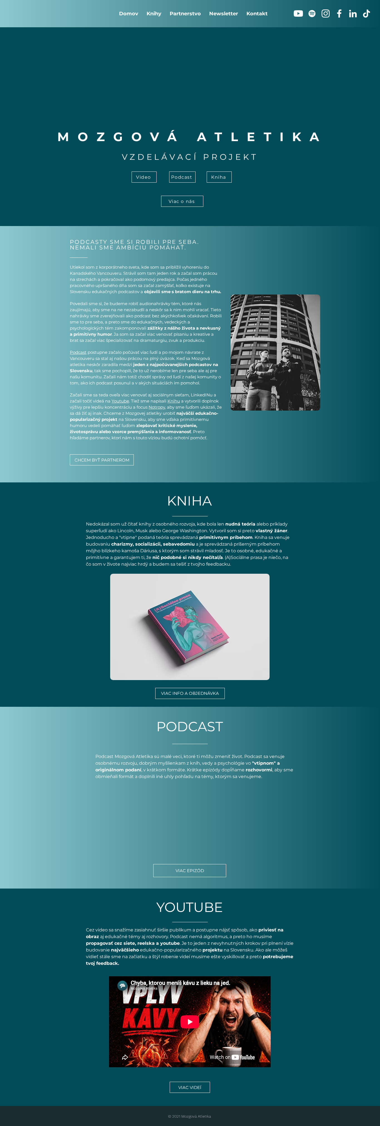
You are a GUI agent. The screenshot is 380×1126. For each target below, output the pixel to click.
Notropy (157, 407)
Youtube (120, 401)
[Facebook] (339, 13)
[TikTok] (366, 13)
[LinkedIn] (352, 13)
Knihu (173, 401)
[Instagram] (325, 13)
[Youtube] (298, 13)
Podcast (78, 352)
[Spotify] (312, 13)
